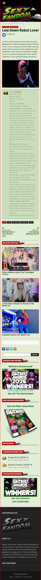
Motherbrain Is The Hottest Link (8, 233)
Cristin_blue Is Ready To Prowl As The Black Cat (18, 304)
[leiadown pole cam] (20, 87)
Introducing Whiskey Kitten (32, 232)
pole (31, 222)
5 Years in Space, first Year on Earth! (20, 391)
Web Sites (14, 27)
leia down (16, 222)
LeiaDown (5, 42)
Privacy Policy (27, 577)
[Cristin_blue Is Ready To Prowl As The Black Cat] (20, 290)
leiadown (24, 222)
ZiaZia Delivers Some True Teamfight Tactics (18, 273)
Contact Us (18, 577)
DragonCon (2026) (18, 457)
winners (25, 498)
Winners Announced (20, 366)
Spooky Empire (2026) (20, 465)
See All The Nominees (20, 393)
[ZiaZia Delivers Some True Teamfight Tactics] (20, 259)
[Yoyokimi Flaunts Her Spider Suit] (20, 321)
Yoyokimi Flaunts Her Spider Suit (16, 335)
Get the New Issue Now (20, 406)
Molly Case (11, 34)
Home (3, 23)
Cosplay (8, 23)
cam (9, 222)
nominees (22, 501)
